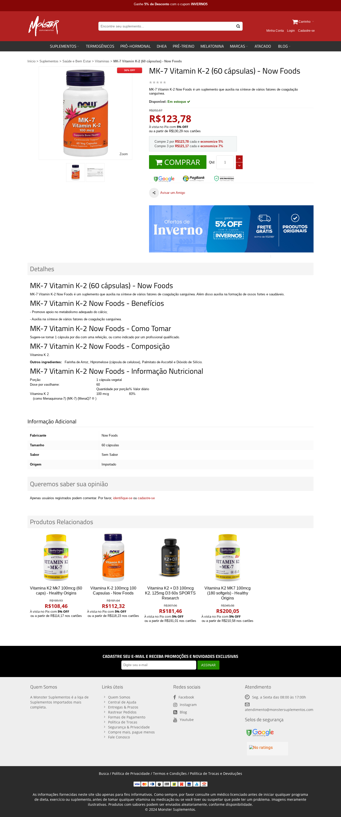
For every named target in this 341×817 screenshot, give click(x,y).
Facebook (186, 697)
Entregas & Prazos (123, 707)
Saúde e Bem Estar (76, 61)
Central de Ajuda (122, 702)
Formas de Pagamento (126, 717)
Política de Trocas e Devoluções (216, 773)
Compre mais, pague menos (131, 732)
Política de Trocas (122, 722)
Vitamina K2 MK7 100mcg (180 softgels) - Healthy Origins (227, 593)
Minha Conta (275, 30)
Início (31, 61)
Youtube (187, 719)
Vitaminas (102, 61)
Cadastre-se (306, 30)
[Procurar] (238, 26)
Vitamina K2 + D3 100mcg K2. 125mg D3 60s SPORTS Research (170, 593)
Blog (183, 712)
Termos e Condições (170, 773)
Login (291, 30)
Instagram (188, 704)
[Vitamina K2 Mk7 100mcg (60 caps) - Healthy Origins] (56, 557)
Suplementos (48, 61)
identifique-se (122, 498)
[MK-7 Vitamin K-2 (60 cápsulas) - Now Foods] (75, 172)
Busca (104, 773)
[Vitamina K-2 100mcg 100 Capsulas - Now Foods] (113, 557)
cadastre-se (146, 498)
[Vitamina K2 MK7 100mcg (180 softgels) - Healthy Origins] (227, 557)
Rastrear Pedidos (122, 712)
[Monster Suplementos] (43, 26)
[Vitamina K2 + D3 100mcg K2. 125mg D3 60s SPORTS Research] (170, 557)
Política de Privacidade (131, 773)
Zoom (124, 154)
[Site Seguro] (164, 177)
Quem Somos (119, 697)
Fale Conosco (119, 737)
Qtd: (212, 162)
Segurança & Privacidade (129, 727)
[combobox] (170, 26)
